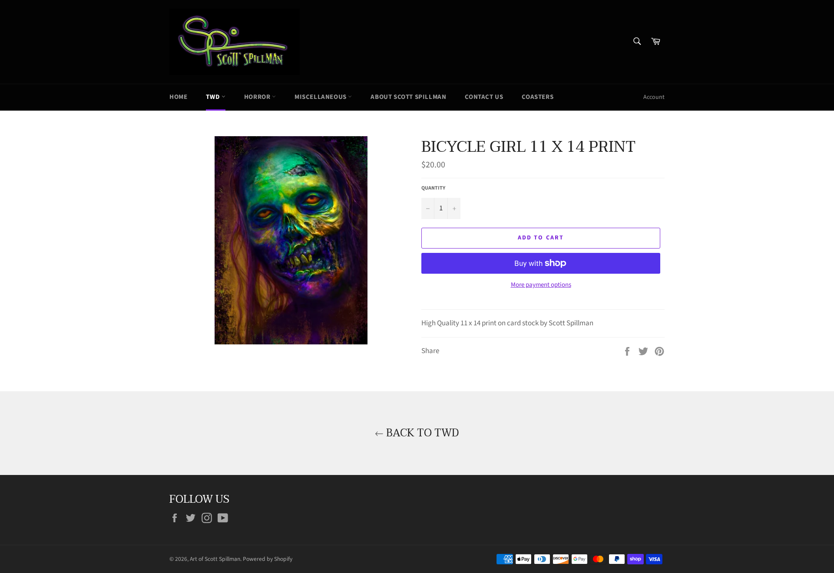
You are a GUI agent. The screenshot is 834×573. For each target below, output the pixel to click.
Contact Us (484, 97)
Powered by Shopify (267, 559)
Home (178, 97)
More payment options (541, 285)
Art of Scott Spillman (215, 559)
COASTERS (537, 97)
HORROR (258, 97)
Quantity (433, 188)
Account (654, 97)
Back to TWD (421, 433)
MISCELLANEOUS (321, 97)
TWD (213, 97)
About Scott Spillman (408, 97)
